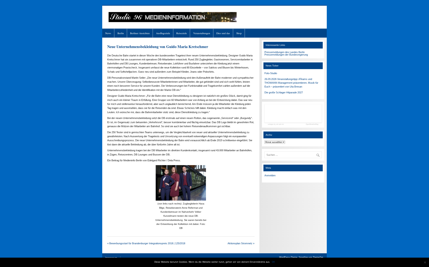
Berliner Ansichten (140, 33)
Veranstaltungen (201, 33)
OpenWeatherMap (312, 124)
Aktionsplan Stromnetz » (241, 243)
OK (273, 261)
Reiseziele (181, 33)
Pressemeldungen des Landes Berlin (284, 52)
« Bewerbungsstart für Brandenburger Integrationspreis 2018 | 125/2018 (146, 243)
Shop (239, 33)
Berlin (120, 33)
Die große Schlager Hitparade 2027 (283, 92)
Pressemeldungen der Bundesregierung (286, 54)
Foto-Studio (270, 73)
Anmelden (269, 175)
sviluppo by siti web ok (276, 124)
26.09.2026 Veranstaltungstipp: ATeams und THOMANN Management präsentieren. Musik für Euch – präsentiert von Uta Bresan (291, 83)
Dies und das (223, 33)
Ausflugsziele (163, 33)
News (108, 33)
